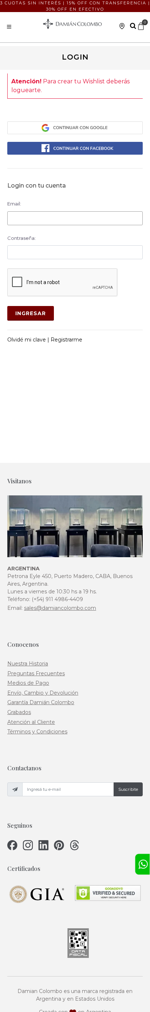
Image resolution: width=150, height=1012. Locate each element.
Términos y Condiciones (37, 731)
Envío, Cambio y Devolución (42, 693)
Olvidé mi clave (27, 339)
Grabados (19, 712)
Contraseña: (21, 238)
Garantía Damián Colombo (40, 702)
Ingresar (30, 313)
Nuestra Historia (27, 663)
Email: (14, 204)
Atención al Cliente (31, 722)
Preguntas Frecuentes (36, 673)
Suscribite (128, 789)
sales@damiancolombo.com (60, 608)
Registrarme (66, 339)
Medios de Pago (28, 683)
